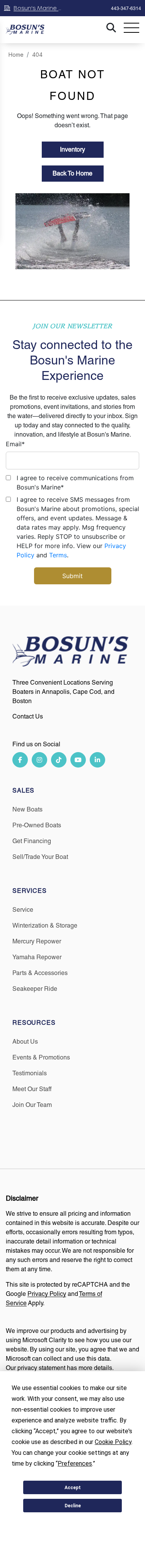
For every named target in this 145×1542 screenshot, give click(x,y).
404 (37, 54)
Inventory (72, 149)
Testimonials (29, 1073)
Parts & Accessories (40, 973)
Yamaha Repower (36, 957)
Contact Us (27, 716)
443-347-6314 (126, 8)
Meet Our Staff (31, 1089)
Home (16, 54)
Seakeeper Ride (34, 988)
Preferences (72, 1524)
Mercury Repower (36, 941)
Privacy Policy (46, 1293)
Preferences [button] (75, 1463)
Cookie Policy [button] (113, 1442)
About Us (25, 1041)
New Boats (27, 809)
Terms (58, 555)
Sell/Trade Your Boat (40, 856)
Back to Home (72, 173)
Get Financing (31, 841)
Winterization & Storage (44, 925)
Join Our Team (32, 1104)
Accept (73, 1487)
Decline (73, 1505)
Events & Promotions (41, 1057)
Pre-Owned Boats (36, 825)
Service (22, 909)
